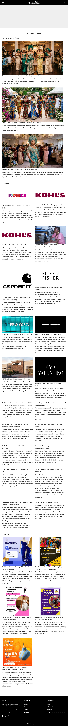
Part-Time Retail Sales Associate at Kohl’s (16, 245)
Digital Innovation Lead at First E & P (47, 502)
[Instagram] (8, 716)
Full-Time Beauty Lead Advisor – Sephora (16, 379)
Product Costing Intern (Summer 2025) (48, 334)
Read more (15, 83)
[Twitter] (5, 716)
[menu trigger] (3, 2)
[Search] (65, 2)
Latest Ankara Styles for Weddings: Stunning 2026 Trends (21, 123)
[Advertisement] (34, 16)
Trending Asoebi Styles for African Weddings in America (21, 76)
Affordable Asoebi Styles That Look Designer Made (19, 169)
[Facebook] (2, 716)
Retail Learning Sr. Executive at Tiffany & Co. (17, 334)
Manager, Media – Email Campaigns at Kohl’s (50, 205)
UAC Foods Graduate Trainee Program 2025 (17, 403)
